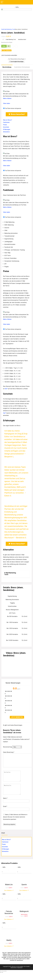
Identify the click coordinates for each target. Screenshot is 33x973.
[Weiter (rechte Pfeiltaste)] (2, 972)
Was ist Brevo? (7, 120)
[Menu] (2, 2)
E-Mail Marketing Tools (9, 29)
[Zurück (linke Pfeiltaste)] (0, 972)
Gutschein (6, 127)
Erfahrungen (6, 129)
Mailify (8, 940)
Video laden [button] (6, 103)
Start (2, 29)
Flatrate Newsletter (9, 912)
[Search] (30, 2)
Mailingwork (24, 911)
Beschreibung (7, 67)
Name (5, 798)
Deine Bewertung (8, 752)
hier (6, 388)
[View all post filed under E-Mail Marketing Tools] (23, 574)
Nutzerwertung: (7, 747)
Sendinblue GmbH (22, 39)
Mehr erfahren (7, 98)
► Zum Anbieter (6, 50)
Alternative (6, 132)
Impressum (20, 967)
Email (5, 806)
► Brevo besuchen (16, 114)
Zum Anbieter (8, 890)
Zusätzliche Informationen (22, 67)
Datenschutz (13, 967)
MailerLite (9, 885)
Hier (4, 413)
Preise (5, 125)
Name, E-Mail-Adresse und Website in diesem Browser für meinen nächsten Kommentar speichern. (15, 817)
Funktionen (6, 122)
